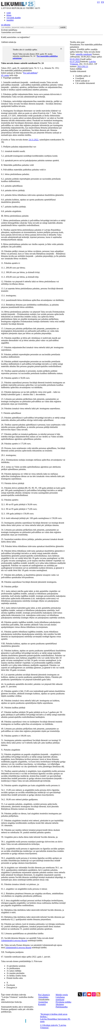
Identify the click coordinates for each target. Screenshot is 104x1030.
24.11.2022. (34, 139)
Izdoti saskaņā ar (82, 81)
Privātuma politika (63, 1002)
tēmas (8, 15)
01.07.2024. (75, 61)
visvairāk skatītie (13, 17)
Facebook (10, 985)
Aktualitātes (43, 997)
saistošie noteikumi (84, 54)
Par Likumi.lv (44, 995)
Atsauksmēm (43, 999)
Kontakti (42, 1004)
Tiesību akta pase (77, 42)
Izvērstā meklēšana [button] (9, 30)
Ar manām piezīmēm (15, 973)
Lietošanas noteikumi (60, 998)
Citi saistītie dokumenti (85, 83)
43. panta (5, 75)
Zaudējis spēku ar (82, 76)
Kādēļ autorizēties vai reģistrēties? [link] (15, 37)
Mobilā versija (62, 995)
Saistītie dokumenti (78, 71)
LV (98, 2)
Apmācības (43, 1002)
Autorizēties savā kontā (11, 32)
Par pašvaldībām (30, 73)
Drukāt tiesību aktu (14, 978)
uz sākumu (5, 25)
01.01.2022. (75, 59)
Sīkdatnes (60, 1004)
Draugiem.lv (11, 987)
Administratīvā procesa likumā (14, 940)
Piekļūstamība (62, 1007)
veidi (8, 13)
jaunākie (10, 20)
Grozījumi (79, 78)
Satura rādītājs (76, 69)
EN (102, 2)
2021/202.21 (82, 66)
